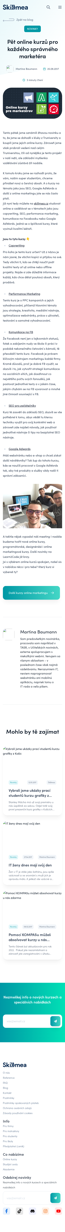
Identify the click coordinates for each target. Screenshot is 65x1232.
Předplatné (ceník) (13, 1146)
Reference (9, 1077)
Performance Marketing (24, 294)
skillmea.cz (41, 203)
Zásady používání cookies (17, 1113)
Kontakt (7, 1093)
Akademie (9, 1169)
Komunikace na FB (21, 332)
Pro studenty (10, 1136)
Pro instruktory (11, 1131)
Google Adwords (20, 449)
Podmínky (8, 1098)
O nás (6, 1072)
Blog (5, 1088)
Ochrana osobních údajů (17, 1108)
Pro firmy (8, 1126)
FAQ (5, 1082)
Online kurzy (10, 1159)
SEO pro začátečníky (22, 405)
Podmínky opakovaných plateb (21, 1103)
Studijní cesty (10, 1164)
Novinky (32, 28)
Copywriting (17, 245)
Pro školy (8, 1141)
